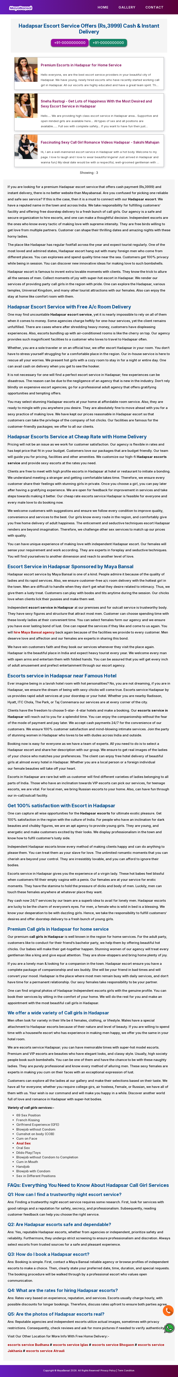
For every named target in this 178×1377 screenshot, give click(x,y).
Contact (154, 7)
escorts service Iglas (70, 1345)
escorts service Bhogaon (113, 1345)
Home (103, 7)
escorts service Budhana (28, 1345)
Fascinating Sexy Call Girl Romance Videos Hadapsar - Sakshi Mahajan (100, 142)
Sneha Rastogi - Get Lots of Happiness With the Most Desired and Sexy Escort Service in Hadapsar (96, 103)
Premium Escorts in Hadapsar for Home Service (81, 65)
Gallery (127, 7)
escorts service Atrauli (45, 1351)
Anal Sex (23, 1143)
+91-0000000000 (70, 42)
